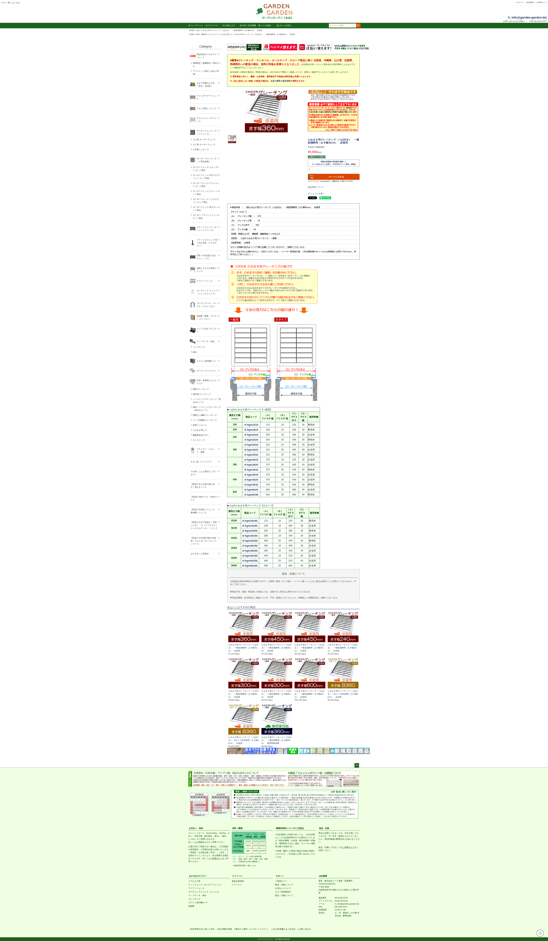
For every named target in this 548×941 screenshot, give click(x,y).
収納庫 (191, 906)
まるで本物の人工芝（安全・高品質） (206, 84)
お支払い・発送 (196, 828)
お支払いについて (283, 888)
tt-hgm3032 (251, 454)
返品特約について (316, 187)
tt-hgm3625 (251, 464)
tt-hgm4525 (251, 479)
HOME (191, 30)
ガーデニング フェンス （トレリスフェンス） (208, 292)
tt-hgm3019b (250, 535)
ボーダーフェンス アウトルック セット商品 (206, 184)
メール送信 (266, 25)
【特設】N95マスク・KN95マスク (204, 498)
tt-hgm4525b (250, 560)
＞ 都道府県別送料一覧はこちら (244, 866)
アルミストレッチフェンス (207, 119)
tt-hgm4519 (251, 474)
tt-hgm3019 (251, 444)
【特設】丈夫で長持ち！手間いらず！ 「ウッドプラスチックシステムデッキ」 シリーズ (204, 525)
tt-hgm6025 (251, 489)
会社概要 (323, 876)
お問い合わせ (305, 929)
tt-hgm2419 (251, 434)
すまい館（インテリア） (202, 462)
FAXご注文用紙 (249, 25)
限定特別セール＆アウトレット (207, 55)
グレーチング (194, 899)
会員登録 (530, 2)
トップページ (197, 25)
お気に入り (230, 25)
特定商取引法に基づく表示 (203, 929)
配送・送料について (284, 885)
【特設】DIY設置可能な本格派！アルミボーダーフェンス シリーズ (204, 541)
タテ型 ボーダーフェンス (204, 144)
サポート (280, 876)
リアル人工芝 (194, 881)
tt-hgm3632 (251, 469)
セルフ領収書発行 (283, 892)
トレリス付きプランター (207, 330)
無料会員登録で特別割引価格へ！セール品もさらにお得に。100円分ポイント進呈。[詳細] (333, 163)
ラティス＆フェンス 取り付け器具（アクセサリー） (207, 243)
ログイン (520, 2)
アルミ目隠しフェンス (207, 108)
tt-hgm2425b (250, 530)
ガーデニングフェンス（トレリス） (204, 892)
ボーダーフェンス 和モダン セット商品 (206, 208)
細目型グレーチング (202, 394)
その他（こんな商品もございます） (204, 473)
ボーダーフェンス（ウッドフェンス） (207, 132)
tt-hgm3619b (250, 545)
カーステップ (199, 440)
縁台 (195, 352)
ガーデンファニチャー (207, 371)
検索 (358, 26)
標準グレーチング (201, 389)
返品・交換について (284, 895)
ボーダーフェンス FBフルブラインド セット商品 (206, 176)
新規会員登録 (238, 881)
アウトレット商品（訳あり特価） (206, 72)
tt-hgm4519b (250, 555)
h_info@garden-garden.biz (527, 17)
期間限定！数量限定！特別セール (207, 64)
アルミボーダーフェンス (207, 97)
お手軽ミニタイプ (201, 149)
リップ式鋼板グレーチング (205, 420)
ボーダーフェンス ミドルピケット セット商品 (206, 200)
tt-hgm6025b (250, 565)
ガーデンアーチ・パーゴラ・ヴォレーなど (207, 304)
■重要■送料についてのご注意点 (290, 828)
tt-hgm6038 (251, 494)
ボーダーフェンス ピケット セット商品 (206, 192)
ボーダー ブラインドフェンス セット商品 (206, 216)
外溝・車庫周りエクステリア (207, 34)
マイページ (213, 25)
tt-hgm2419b (250, 525)
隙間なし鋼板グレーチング (205, 415)
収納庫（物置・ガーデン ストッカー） (207, 317)
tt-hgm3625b (250, 550)
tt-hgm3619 (251, 459)
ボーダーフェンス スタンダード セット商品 (206, 168)
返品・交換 (324, 828)
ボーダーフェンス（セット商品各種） (207, 160)
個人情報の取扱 (225, 929)
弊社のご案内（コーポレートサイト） (252, 929)
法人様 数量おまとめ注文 (284, 929)
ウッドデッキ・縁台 (206, 341)
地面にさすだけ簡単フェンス (207, 269)
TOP (540, 934)
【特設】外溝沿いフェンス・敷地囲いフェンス (204, 511)
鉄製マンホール (200, 425)
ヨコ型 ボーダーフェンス (204, 139)
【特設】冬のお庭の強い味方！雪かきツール (203, 485)
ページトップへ (356, 765)
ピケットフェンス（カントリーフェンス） (207, 228)
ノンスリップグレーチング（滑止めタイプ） (207, 400)
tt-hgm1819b (250, 520)
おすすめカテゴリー (198, 876)
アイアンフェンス (205, 281)
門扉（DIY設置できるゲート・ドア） (206, 257)
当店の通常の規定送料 (281, 81)
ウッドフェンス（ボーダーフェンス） (205, 885)
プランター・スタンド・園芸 (206, 450)
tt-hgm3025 (251, 449)
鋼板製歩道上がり (201, 435)
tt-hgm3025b (250, 540)
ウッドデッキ (199, 347)
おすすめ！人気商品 (200, 553)
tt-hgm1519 (251, 424)
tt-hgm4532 (251, 484)
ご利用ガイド (542, 2)
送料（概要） (238, 828)
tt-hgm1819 (251, 429)
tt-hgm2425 (251, 439)
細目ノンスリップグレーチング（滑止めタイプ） (207, 408)
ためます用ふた (226, 34)
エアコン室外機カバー (207, 361)
